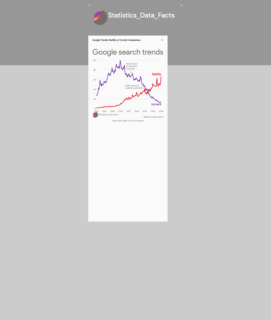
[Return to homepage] (89, 5)
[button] (162, 40)
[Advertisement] (176, 67)
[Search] (181, 6)
